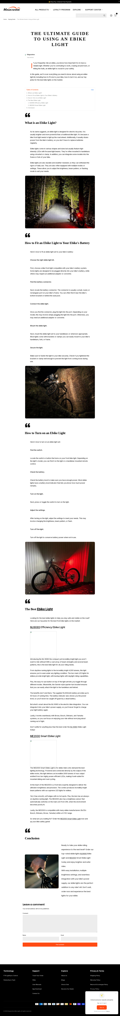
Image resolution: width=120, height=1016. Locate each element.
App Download (37, 989)
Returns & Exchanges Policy (99, 984)
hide (92, 89)
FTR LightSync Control (11, 975)
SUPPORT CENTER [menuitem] (93, 10)
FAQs (34, 980)
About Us (64, 975)
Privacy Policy (94, 989)
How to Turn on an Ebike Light (37, 98)
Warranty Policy (95, 980)
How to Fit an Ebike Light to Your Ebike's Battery (42, 95)
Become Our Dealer (67, 989)
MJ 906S (73, 727)
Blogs (63, 980)
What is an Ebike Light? (35, 93)
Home (5, 19)
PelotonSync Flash (9, 980)
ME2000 (35, 736)
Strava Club (65, 984)
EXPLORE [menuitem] (77, 10)
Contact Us (35, 993)
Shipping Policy (95, 975)
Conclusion (31, 108)
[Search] (104, 15)
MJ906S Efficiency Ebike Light (39, 103)
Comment (25, 913)
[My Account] (111, 15)
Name (24, 935)
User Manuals (36, 984)
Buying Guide (11, 19)
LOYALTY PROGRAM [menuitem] (61, 10)
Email (62, 935)
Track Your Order (37, 975)
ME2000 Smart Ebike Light (38, 105)
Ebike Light (45, 609)
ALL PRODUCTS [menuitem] (42, 10)
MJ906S (35, 627)
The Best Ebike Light (34, 100)
